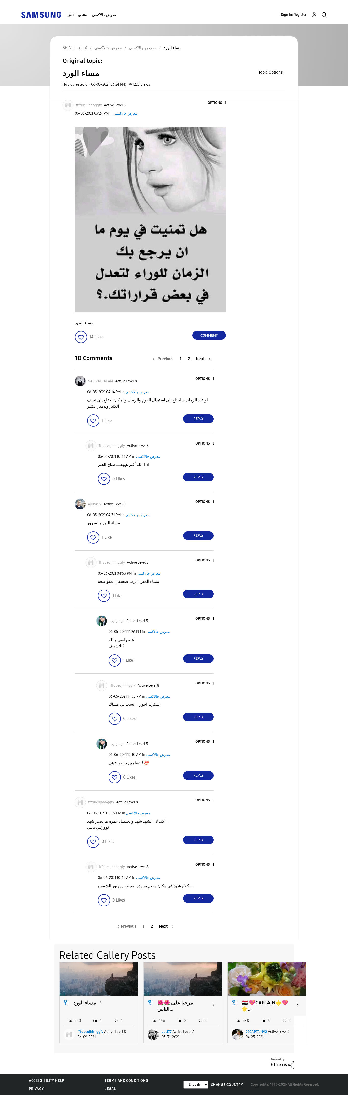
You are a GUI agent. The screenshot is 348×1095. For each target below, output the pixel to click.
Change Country (227, 1085)
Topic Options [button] (270, 72)
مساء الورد (84, 1003)
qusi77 (167, 1032)
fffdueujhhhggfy (90, 1032)
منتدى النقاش (77, 15)
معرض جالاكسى (104, 15)
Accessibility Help (46, 1080)
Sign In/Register (294, 14)
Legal (110, 1089)
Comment (209, 335)
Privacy (36, 1089)
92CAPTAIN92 (256, 1032)
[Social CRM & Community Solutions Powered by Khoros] (282, 1063)
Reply (198, 419)
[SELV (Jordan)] (41, 14)
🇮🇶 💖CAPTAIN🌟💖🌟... (265, 1006)
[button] (217, 103)
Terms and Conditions (126, 1080)
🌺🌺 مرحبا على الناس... (175, 1006)
